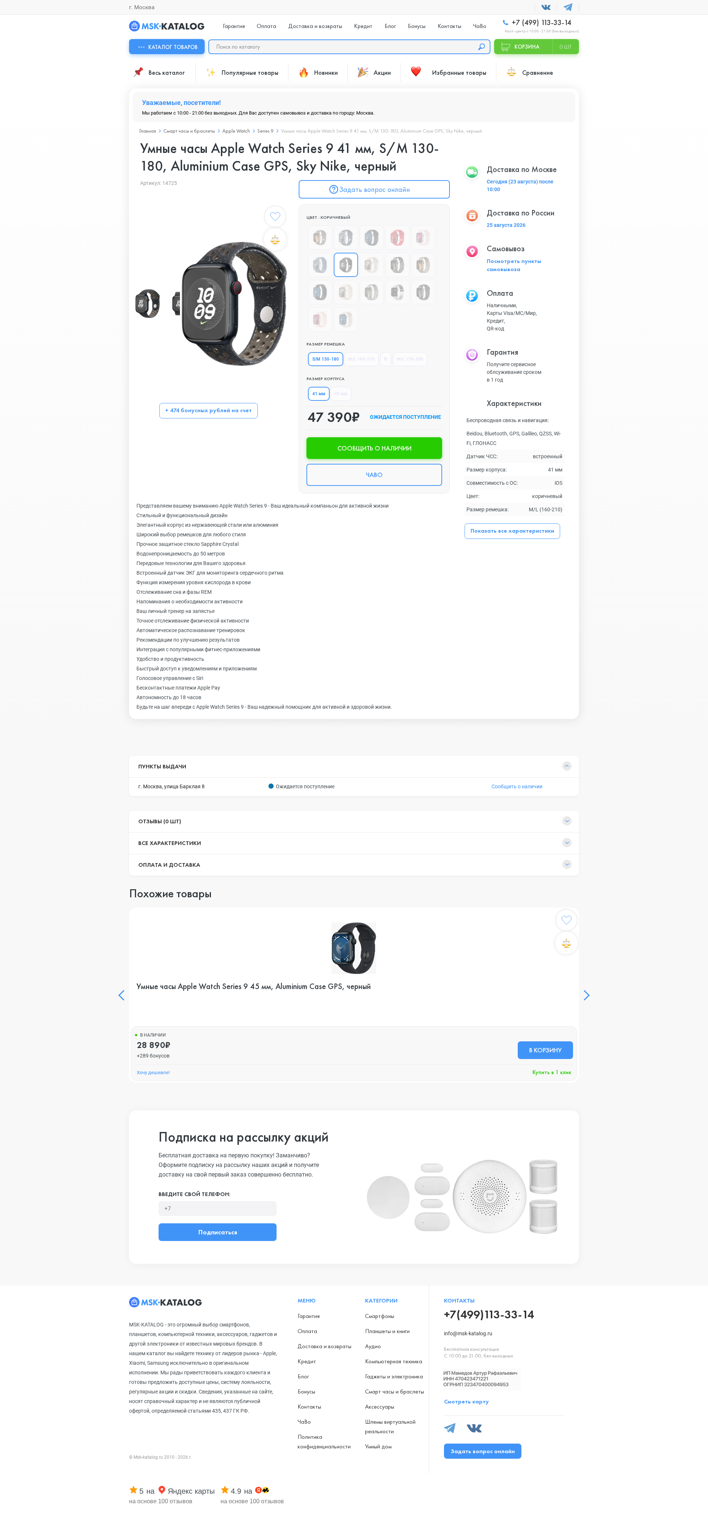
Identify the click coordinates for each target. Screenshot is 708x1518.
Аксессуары (379, 1406)
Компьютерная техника (393, 1361)
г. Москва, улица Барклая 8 (171, 786)
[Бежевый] (372, 265)
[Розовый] (423, 237)
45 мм (340, 393)
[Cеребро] (397, 292)
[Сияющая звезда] (346, 292)
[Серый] (320, 237)
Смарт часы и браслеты (394, 1391)
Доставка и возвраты (315, 26)
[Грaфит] (423, 292)
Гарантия (234, 26)
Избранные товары (459, 72)
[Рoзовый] (320, 319)
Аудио (373, 1346)
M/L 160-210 (361, 359)
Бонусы (417, 26)
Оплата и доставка (169, 865)
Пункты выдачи (162, 766)
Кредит (363, 26)
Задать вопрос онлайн (374, 189)
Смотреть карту (466, 1401)
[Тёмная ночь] (320, 292)
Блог (390, 26)
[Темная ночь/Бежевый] (346, 319)
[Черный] (372, 237)
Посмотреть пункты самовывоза (514, 265)
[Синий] (320, 265)
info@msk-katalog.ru (468, 1333)
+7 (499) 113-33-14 (540, 22)
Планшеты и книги (387, 1331)
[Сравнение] (275, 239)
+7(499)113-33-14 (489, 1314)
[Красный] (397, 237)
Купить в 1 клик (551, 1072)
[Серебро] (372, 292)
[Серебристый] (346, 237)
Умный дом (378, 1446)
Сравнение (537, 72)
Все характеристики (169, 843)
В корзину (545, 1050)
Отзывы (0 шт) (159, 821)
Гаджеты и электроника (394, 1376)
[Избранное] (275, 218)
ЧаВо (479, 26)
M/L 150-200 (410, 359)
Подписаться (217, 1232)
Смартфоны (379, 1316)
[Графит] (397, 265)
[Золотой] (423, 265)
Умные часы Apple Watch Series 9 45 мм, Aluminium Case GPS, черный (253, 986)
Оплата (266, 26)
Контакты (449, 26)
